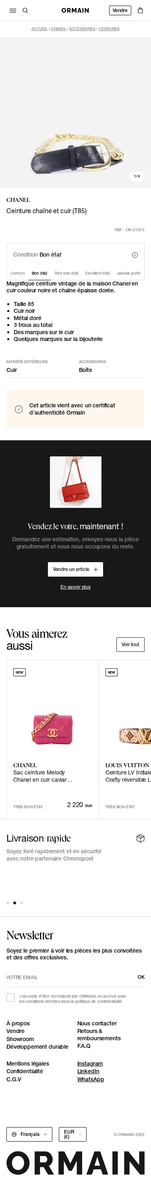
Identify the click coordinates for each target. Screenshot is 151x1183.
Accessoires (82, 29)
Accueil (39, 29)
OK (141, 977)
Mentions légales (27, 1063)
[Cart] (140, 10)
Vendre (120, 10)
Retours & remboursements (99, 1034)
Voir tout (130, 644)
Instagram (90, 1063)
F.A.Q (84, 1046)
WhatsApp (90, 1079)
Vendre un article (71, 569)
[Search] (25, 10)
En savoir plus (75, 587)
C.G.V (13, 1079)
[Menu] (12, 10)
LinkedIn (88, 1071)
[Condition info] (135, 255)
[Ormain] (75, 10)
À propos (18, 1023)
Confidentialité (24, 1071)
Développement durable (37, 1046)
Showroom (20, 1039)
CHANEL (58, 29)
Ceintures (109, 29)
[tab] (7, 903)
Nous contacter (97, 1023)
